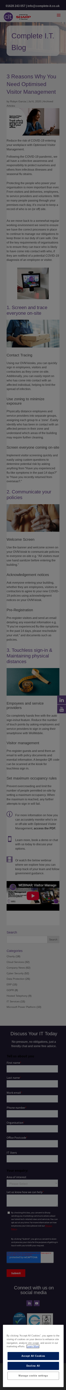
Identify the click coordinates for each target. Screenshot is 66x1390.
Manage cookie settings (33, 1375)
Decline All (33, 1365)
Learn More (33, 1346)
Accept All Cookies (33, 1356)
